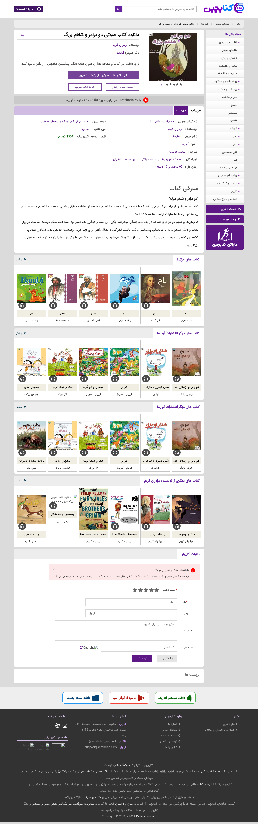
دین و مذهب (229, 97)
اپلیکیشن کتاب (206, 784)
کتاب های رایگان (228, 42)
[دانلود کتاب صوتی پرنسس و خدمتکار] (62, 499)
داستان (119, 803)
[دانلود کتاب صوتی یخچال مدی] (31, 362)
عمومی (233, 144)
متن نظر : (186, 630)
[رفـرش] (81, 648)
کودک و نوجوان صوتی (55, 121)
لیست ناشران (229, 209)
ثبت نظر (142, 658)
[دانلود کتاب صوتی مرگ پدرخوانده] (186, 509)
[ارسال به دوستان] (22, 34)
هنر (235, 136)
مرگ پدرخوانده (186, 534)
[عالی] (135, 590)
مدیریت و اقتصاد (227, 73)
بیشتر (19, 259)
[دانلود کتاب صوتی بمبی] (31, 288)
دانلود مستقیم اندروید (171, 697)
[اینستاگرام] (65, 726)
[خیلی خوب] (140, 590)
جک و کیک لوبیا (62, 387)
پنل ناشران (229, 724)
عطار (62, 313)
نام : (184, 602)
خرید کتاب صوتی (85, 87)
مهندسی (232, 113)
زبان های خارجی (227, 175)
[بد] (156, 590)
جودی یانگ (186, 394)
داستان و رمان (229, 58)
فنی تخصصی (229, 152)
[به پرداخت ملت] (27, 749)
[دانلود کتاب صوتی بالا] (124, 288)
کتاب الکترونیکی (105, 771)
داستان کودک (79, 121)
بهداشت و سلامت (227, 89)
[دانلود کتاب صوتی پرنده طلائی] (31, 509)
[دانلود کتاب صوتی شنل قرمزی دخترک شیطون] (155, 362)
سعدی (93, 313)
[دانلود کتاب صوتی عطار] (62, 288)
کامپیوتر (233, 120)
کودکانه (204, 24)
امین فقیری (93, 320)
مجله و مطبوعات (227, 66)
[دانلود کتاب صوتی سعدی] (93, 288)
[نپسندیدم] (151, 590)
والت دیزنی (186, 320)
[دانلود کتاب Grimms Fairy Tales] (93, 509)
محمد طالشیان (176, 151)
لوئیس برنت (31, 394)
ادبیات (233, 128)
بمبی (31, 313)
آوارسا (120, 52)
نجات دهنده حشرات (31, 460)
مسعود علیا (62, 320)
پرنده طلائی (31, 534)
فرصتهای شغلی (168, 741)
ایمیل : (184, 613)
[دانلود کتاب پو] (186, 288)
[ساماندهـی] (42, 749)
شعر (53, 803)
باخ (155, 313)
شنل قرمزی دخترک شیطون (152, 387)
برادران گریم (120, 45)
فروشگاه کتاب (121, 765)
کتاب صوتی (84, 771)
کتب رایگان (66, 771)
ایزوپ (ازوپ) (124, 394)
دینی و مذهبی (41, 803)
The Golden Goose (124, 534)
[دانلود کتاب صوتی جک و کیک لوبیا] (62, 362)
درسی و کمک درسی (225, 183)
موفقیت (77, 803)
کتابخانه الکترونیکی (212, 771)
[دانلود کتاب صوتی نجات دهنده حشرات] (31, 435)
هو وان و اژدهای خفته (186, 387)
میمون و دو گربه (93, 387)
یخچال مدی (31, 387)
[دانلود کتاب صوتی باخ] (155, 288)
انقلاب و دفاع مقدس (225, 199)
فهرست (181, 110)
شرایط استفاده (169, 735)
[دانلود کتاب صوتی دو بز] (124, 362)
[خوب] (146, 590)
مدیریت (89, 803)
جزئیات (196, 110)
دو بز (124, 387)
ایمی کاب (31, 468)
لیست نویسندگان (227, 219)
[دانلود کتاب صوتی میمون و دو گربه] (93, 362)
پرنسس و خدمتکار (62, 514)
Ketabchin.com (146, 816)
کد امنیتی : (187, 648)
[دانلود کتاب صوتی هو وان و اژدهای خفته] (186, 362)
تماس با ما (171, 747)
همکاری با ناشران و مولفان (220, 730)
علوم (234, 160)
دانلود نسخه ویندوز (78, 697)
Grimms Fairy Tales (93, 534)
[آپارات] (57, 726)
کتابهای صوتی (222, 24)
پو (186, 313)
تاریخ (234, 191)
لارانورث (155, 394)
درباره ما (172, 724)
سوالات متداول (169, 730)
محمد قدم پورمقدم (170, 159)
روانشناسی (64, 803)
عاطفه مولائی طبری (145, 159)
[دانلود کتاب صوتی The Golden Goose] (124, 509)
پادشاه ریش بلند (155, 534)
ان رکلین (155, 320)
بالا (124, 313)
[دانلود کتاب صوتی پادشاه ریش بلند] (155, 509)
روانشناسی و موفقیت (225, 81)
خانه (238, 24)
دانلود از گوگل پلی (124, 697)
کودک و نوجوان (228, 167)
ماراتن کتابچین (224, 244)
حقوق (234, 105)
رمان (130, 803)
